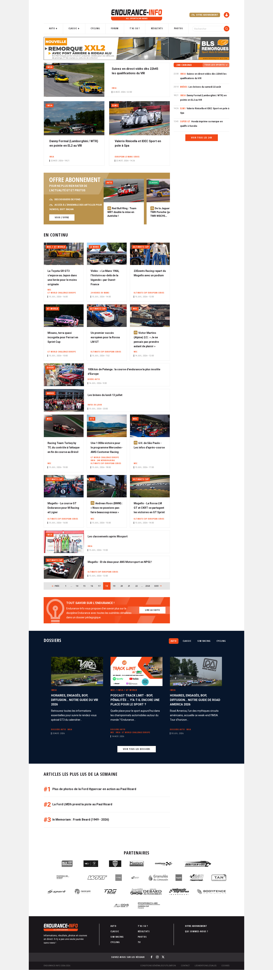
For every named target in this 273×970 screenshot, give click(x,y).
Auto (52, 28)
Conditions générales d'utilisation (158, 966)
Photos (178, 28)
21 (130, 586)
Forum (114, 28)
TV (139, 942)
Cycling (95, 28)
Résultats (157, 28)
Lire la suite (152, 610)
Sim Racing (203, 641)
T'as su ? (135, 28)
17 (100, 586)
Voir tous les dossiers (136, 749)
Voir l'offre (62, 217)
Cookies (225, 966)
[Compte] (226, 15)
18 (108, 586)
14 (78, 586)
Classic (73, 28)
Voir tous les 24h (201, 137)
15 (85, 586)
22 (137, 586)
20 (123, 586)
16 (93, 586)
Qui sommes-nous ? (196, 931)
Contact (185, 966)
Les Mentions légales (205, 966)
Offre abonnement (206, 14)
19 (115, 586)
